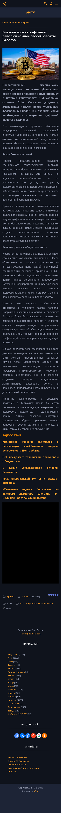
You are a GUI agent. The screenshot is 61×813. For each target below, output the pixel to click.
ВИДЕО (11, 675)
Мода (11, 686)
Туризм (11, 665)
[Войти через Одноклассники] (44, 735)
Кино (10, 658)
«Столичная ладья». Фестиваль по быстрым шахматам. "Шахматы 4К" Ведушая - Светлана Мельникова (30, 493)
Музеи (11, 679)
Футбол (12, 696)
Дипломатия (14, 707)
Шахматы (12, 689)
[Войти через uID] (16, 735)
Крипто (26, 22)
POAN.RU (12, 771)
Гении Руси (13, 703)
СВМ (10, 661)
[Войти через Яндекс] (33, 735)
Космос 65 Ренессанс (18, 761)
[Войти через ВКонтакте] (22, 735)
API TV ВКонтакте (17, 764)
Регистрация (27, 633)
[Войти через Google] (38, 735)
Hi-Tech (11, 668)
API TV (30, 12)
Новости (12, 700)
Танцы (11, 711)
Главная (6, 22)
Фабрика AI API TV (17, 714)
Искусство (13, 654)
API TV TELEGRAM (17, 757)
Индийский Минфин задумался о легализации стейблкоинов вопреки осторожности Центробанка (30, 446)
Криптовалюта (35, 603)
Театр (11, 682)
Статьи (16, 22)
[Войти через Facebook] (27, 735)
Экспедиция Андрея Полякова (23, 768)
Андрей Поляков (16, 672)
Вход (38, 633)
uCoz (36, 791)
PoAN (25, 596)
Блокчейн (48, 603)
